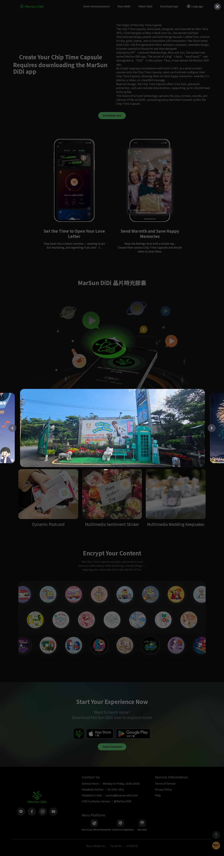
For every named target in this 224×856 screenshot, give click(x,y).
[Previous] (12, 428)
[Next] (211, 428)
